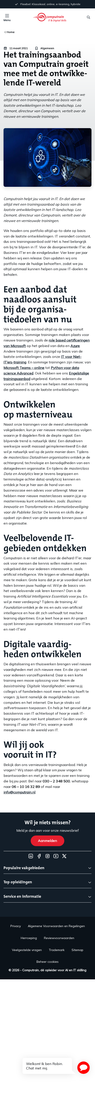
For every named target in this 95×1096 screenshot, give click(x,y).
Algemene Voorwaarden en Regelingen (56, 926)
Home (11, 32)
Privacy (15, 926)
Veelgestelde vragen (27, 950)
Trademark (57, 950)
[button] (83, 1067)
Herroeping (29, 938)
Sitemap (77, 950)
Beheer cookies (47, 962)
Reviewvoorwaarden (59, 938)
